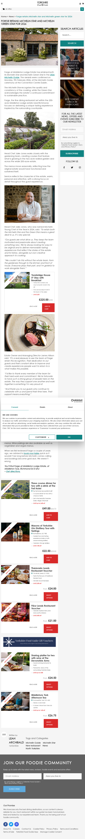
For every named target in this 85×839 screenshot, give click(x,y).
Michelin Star (49, 743)
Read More (33, 306)
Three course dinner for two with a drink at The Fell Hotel (43, 486)
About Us (7, 829)
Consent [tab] (14, 407)
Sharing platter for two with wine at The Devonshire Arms (43, 658)
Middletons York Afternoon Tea (39, 696)
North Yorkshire (33, 749)
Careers (16, 829)
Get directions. (13, 472)
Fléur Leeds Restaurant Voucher (43, 607)
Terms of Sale (8, 832)
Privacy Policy (52, 829)
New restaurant (33, 746)
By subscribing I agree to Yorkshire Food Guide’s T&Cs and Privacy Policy (71, 145)
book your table (31, 453)
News (11, 16)
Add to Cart (47, 307)
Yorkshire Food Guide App (27, 832)
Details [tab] (42, 407)
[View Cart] (83, 4)
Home (4, 16)
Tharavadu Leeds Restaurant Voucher (41, 569)
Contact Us (26, 829)
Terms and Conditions (69, 829)
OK (69, 437)
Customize (40, 437)
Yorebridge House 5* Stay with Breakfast (40, 278)
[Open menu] (1, 3)
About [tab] (70, 407)
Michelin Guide (33, 743)
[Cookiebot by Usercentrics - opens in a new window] (72, 400)
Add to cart (49, 516)
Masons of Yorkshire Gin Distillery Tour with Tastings (42, 528)
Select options (49, 596)
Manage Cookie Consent (51, 832)
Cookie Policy (38, 829)
